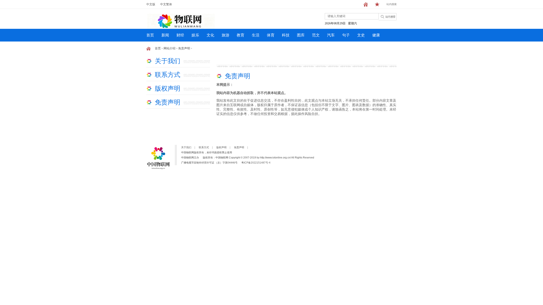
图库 (301, 35)
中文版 (150, 4)
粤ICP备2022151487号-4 (255, 162)
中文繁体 (166, 4)
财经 (180, 35)
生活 (255, 35)
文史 (361, 35)
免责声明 (184, 48)
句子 (346, 35)
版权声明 (167, 88)
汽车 (331, 35)
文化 (210, 35)
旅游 (225, 35)
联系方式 (167, 74)
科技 (286, 35)
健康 (376, 35)
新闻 (165, 35)
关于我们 (167, 60)
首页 (150, 35)
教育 (240, 35)
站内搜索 (391, 4)
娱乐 (195, 35)
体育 (270, 35)
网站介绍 (169, 48)
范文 (316, 35)
